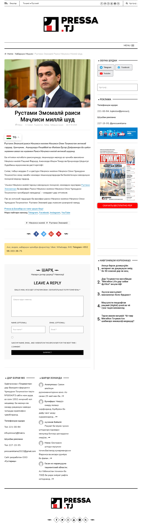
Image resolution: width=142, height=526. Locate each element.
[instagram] (108, 3)
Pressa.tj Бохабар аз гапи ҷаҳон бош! (23, 208)
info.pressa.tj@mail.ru (14, 433)
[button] (128, 45)
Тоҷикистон (38, 125)
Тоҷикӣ (26, 3)
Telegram (77, 247)
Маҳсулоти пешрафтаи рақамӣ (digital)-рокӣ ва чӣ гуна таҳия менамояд (116, 305)
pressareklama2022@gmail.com (20, 451)
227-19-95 (103, 123)
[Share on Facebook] (36, 234)
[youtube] (111, 3)
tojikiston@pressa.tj (119, 111)
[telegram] (115, 3)
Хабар (46, 125)
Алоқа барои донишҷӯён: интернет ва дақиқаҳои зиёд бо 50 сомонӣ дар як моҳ (117, 268)
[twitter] (105, 3)
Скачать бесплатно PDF (117, 205)
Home (10, 53)
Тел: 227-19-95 (12, 445)
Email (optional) (57, 323)
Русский (35, 3)
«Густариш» (10, 461)
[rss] (118, 3)
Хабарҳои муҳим (24, 53)
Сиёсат (30, 125)
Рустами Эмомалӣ (58, 222)
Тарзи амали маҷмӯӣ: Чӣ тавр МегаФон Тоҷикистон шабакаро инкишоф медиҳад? (118, 318)
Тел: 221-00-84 (12, 426)
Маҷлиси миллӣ (37, 222)
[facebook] (101, 3)
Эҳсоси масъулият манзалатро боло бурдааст (116, 293)
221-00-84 (103, 111)
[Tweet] (44, 234)
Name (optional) (19, 323)
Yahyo (20, 125)
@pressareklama (118, 123)
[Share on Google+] (51, 234)
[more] (63, 396)
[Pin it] (59, 234)
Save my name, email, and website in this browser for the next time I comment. (43, 345)
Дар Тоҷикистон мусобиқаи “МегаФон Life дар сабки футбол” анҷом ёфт (116, 281)
